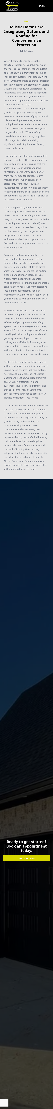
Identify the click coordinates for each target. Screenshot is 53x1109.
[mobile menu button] (48, 6)
